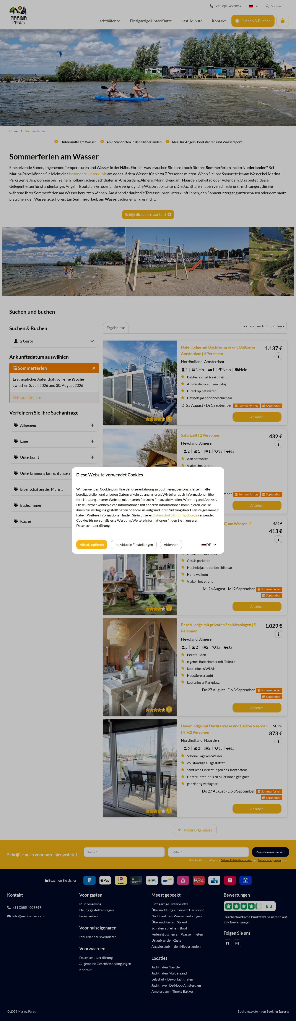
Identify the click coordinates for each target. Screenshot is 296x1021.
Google (191, 515)
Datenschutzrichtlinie (169, 515)
